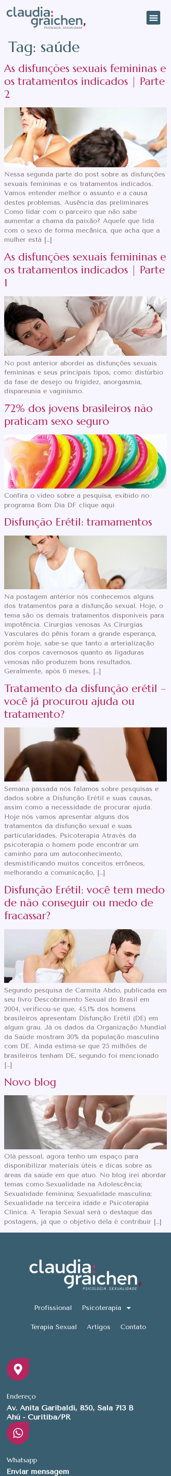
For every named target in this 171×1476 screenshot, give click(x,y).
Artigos (98, 1327)
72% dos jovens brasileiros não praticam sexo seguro (78, 415)
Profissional (53, 1308)
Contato (133, 1327)
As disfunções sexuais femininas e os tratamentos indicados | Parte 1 (85, 269)
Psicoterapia (101, 1308)
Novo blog (30, 1082)
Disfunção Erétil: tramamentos (78, 521)
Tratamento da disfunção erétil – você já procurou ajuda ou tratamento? (85, 701)
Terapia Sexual (53, 1327)
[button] (153, 18)
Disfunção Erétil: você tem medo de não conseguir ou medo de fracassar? (84, 902)
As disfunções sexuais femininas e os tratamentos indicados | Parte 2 (85, 81)
